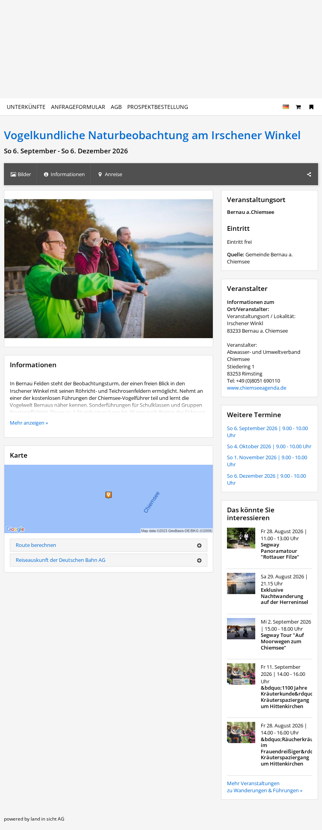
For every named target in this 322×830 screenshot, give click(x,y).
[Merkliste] (311, 106)
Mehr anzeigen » (29, 422)
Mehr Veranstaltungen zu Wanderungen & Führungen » (264, 787)
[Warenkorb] (298, 106)
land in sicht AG (47, 818)
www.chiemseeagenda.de (256, 387)
